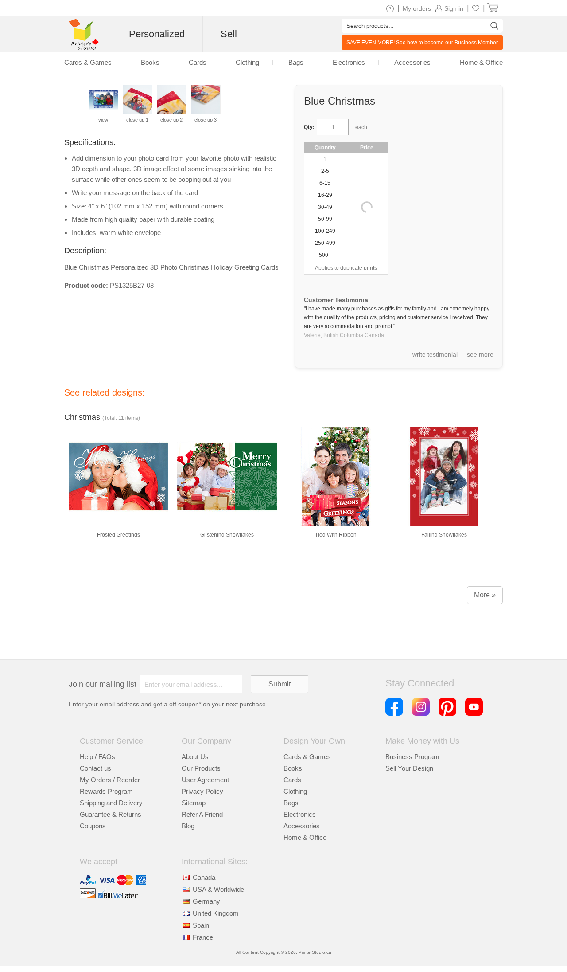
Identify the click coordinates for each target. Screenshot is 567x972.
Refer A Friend (202, 814)
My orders (417, 8)
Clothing (295, 791)
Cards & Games (307, 756)
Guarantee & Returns (110, 814)
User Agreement (205, 780)
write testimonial (435, 354)
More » (485, 595)
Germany (206, 901)
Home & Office (305, 837)
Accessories (302, 826)
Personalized (157, 33)
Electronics (300, 814)
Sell (229, 33)
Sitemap (194, 803)
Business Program (412, 756)
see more (480, 354)
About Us (195, 756)
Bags (291, 803)
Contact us (95, 768)
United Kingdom (216, 913)
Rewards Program (106, 791)
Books (293, 768)
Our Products (201, 768)
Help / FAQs (97, 756)
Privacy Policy (202, 791)
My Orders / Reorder (110, 780)
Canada (204, 877)
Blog (188, 826)
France (203, 937)
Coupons (93, 826)
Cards (292, 780)
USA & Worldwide (218, 889)
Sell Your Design (409, 768)
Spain (201, 925)
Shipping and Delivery (111, 803)
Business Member (476, 42)
